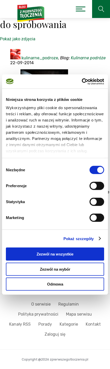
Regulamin (68, 304)
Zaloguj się (55, 334)
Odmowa (55, 284)
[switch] (97, 186)
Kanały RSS (20, 324)
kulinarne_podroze (39, 57)
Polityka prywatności (38, 314)
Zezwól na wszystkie (55, 254)
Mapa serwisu (79, 314)
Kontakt (93, 324)
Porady (45, 324)
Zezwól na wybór (55, 269)
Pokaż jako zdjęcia (17, 38)
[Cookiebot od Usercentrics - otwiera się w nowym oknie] (81, 81)
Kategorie (69, 324)
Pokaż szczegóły (78, 238)
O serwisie (41, 304)
